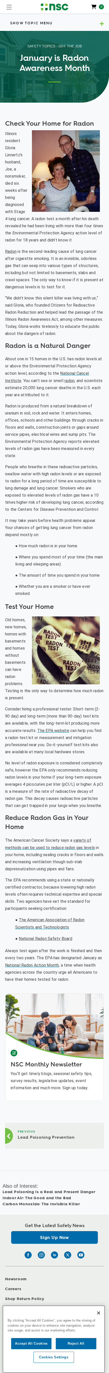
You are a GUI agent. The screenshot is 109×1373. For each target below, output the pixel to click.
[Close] (98, 1313)
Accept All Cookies (31, 1343)
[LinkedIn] (54, 1254)
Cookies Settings (53, 1357)
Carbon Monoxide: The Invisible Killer (41, 1204)
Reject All (76, 1343)
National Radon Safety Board (45, 938)
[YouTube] (80, 1254)
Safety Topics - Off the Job (54, 46)
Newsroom (16, 1279)
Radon (10, 251)
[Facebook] (28, 1254)
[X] (67, 1254)
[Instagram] (41, 1254)
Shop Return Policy (24, 1299)
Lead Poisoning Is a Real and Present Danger (49, 1192)
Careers (13, 1289)
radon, (69, 380)
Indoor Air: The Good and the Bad (37, 1198)
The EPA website (53, 730)
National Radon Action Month (32, 965)
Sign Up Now (54, 1237)
